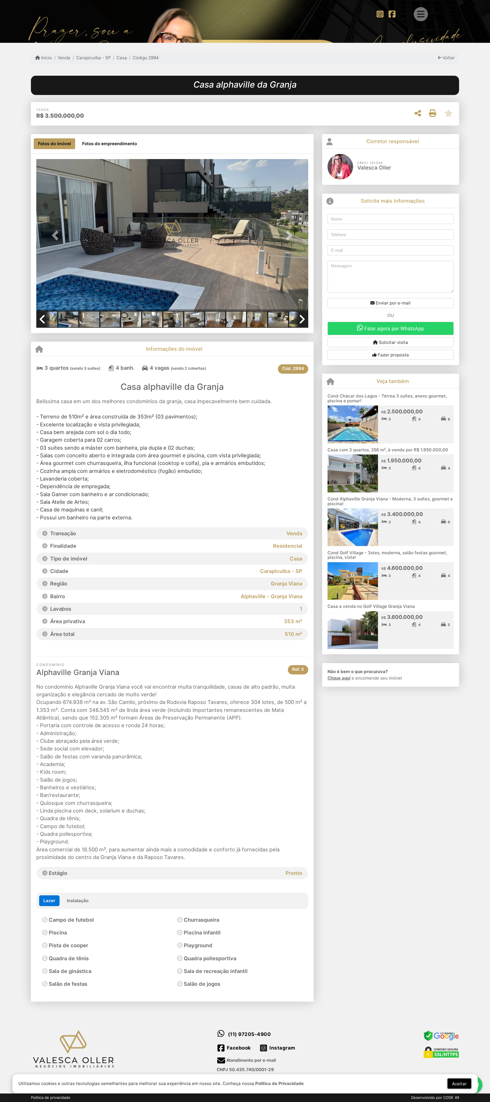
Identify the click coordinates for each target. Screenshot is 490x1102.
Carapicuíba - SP (93, 57)
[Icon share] (380, 13)
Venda (64, 57)
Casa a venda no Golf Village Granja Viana (371, 606)
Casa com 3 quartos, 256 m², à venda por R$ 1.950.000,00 (388, 449)
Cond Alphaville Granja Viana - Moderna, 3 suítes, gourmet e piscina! (390, 501)
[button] (56, 235)
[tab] (54, 143)
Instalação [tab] (77, 900)
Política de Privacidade (279, 1083)
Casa (122, 57)
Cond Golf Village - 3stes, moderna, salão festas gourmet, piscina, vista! (387, 555)
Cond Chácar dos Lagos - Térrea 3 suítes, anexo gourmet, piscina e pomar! (387, 398)
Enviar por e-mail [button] (393, 303)
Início (46, 57)
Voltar (448, 57)
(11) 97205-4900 (249, 1034)
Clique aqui (339, 678)
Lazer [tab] (49, 900)
